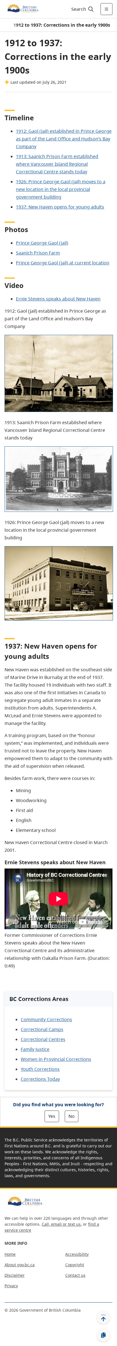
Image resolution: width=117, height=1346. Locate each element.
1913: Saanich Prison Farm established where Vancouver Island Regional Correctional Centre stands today (57, 164)
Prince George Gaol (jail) (42, 243)
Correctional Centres (43, 1039)
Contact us (75, 1275)
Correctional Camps (42, 1029)
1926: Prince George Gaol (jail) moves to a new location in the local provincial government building (60, 189)
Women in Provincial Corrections (56, 1059)
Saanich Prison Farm (38, 253)
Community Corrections (46, 1019)
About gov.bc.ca (20, 1264)
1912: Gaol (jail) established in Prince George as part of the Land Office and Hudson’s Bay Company (64, 139)
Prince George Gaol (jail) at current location (62, 263)
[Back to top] (103, 1317)
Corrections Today (40, 1079)
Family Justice (35, 1049)
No (71, 1116)
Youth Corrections (40, 1069)
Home (10, 1254)
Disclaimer (15, 1275)
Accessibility (77, 1254)
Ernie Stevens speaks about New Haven (58, 299)
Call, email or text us (61, 1224)
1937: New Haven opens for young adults (60, 207)
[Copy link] (103, 1335)
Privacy (11, 1285)
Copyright (74, 1264)
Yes (51, 1116)
